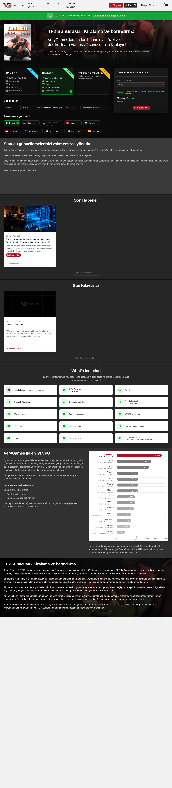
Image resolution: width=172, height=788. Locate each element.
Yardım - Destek (71, 5)
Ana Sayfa (30, 5)
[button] (86, 15)
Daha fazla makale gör (84, 273)
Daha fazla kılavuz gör (84, 358)
